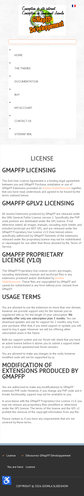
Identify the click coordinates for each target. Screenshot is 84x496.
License (11, 455)
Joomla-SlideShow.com (56, 188)
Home (18, 55)
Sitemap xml (23, 134)
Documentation (26, 81)
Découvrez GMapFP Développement (48, 455)
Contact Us (22, 121)
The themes (22, 68)
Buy (17, 94)
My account (23, 107)
